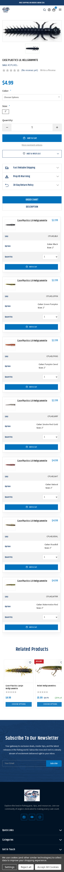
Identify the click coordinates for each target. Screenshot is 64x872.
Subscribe (54, 763)
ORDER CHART (32, 200)
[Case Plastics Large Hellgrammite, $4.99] (18, 671)
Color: (6, 91)
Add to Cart (33, 266)
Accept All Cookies (48, 867)
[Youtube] (32, 817)
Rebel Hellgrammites (46, 685)
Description (32, 207)
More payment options (32, 145)
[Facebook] (24, 817)
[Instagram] (40, 817)
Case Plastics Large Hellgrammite (14, 687)
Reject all (26, 867)
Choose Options (18, 704)
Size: (6, 106)
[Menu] (60, 9)
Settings (9, 867)
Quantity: (7, 120)
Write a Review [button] (47, 70)
